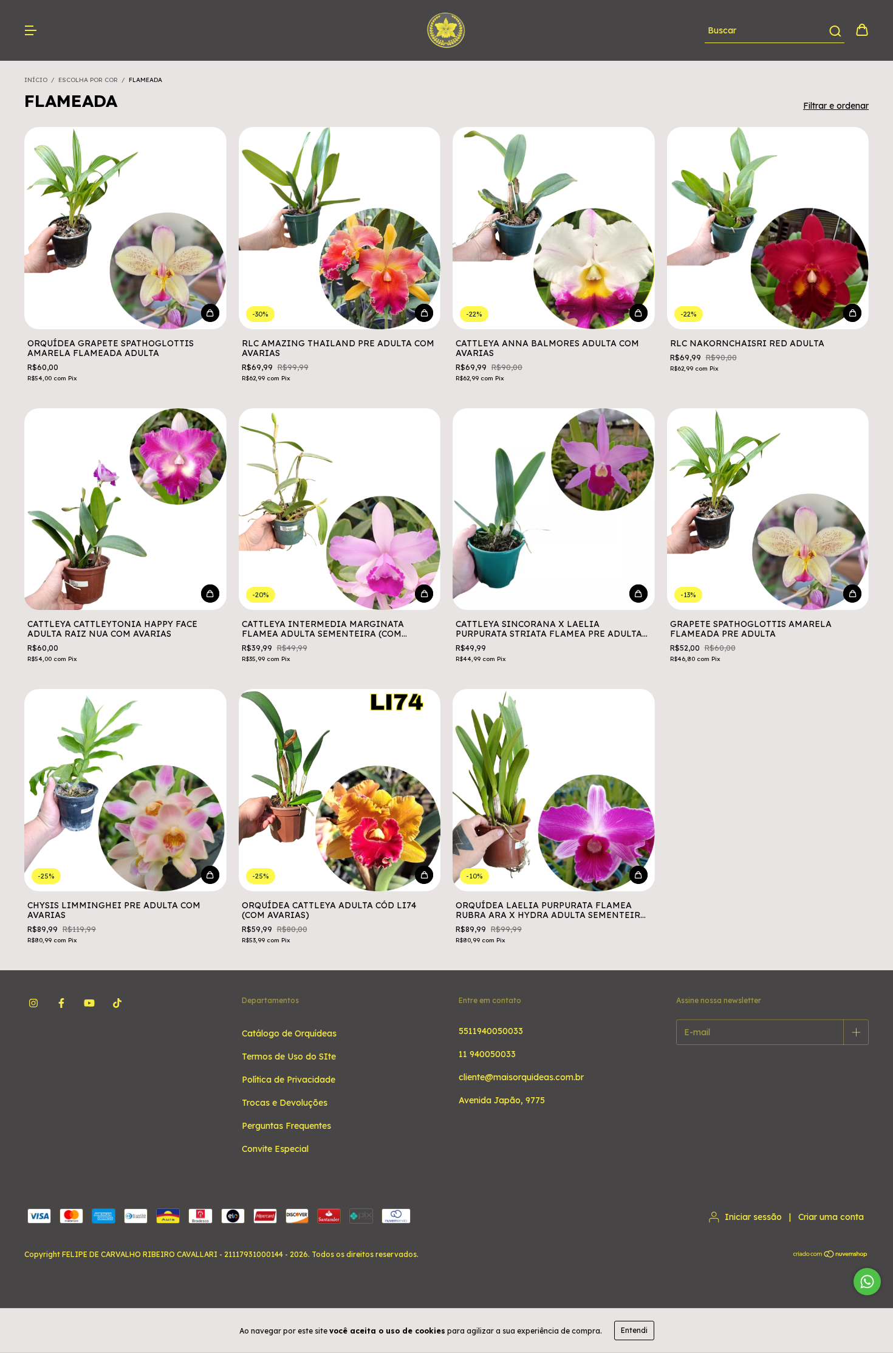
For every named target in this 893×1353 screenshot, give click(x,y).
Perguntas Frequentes (286, 1125)
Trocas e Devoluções (284, 1102)
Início (35, 80)
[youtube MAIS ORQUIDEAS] (89, 1004)
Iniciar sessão (753, 1216)
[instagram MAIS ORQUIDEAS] (33, 1004)
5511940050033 (491, 1031)
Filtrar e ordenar (836, 105)
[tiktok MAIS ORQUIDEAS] (117, 1004)
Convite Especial (275, 1148)
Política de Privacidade (288, 1079)
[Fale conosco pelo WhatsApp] (867, 1281)
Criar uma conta (831, 1216)
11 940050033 (487, 1054)
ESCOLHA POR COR (88, 80)
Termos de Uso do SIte (289, 1056)
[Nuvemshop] (831, 1254)
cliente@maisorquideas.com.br (521, 1077)
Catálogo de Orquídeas (289, 1033)
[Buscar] (834, 31)
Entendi (634, 1330)
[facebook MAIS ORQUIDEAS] (61, 1004)
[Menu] (30, 31)
